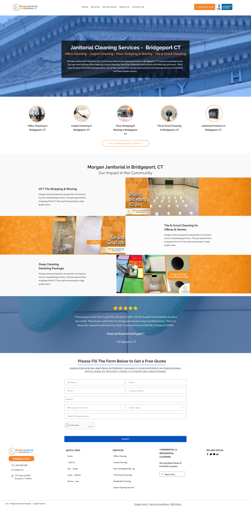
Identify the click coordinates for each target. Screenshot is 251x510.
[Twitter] (210, 454)
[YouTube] (214, 454)
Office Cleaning (120, 456)
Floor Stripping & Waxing (122, 469)
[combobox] (125, 399)
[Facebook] (207, 454)
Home (70, 456)
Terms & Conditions (159, 504)
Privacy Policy (140, 504)
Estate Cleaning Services (122, 488)
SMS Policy (175, 504)
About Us (71, 462)
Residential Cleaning (122, 481)
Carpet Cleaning (120, 462)
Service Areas (73, 481)
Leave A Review (74, 475)
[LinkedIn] (217, 454)
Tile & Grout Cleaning (122, 475)
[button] (95, 6)
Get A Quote (72, 469)
